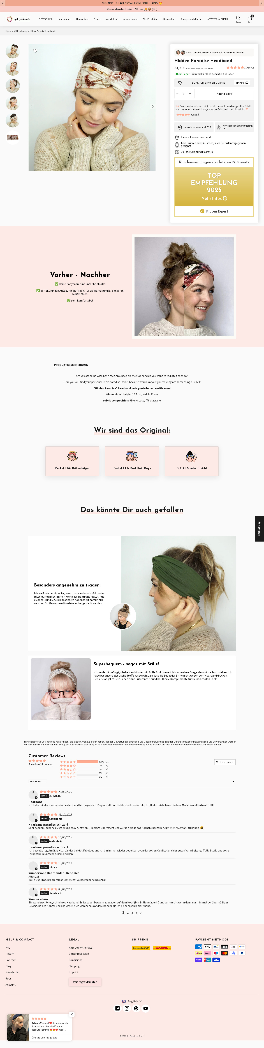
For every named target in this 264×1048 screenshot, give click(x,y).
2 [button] (128, 912)
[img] (49, 792)
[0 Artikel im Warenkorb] (250, 18)
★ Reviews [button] (259, 528)
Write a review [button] (224, 762)
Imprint (73, 972)
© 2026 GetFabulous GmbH (132, 1036)
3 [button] (132, 912)
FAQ (8, 947)
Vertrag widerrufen (85, 982)
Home (8, 31)
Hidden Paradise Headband (42, 31)
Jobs (8, 978)
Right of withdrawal (81, 947)
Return (10, 953)
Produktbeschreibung (71, 364)
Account (11, 984)
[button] (235, 67)
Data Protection (79, 953)
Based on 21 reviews (41, 764)
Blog (8, 966)
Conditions (75, 960)
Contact (11, 960)
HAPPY (240, 83)
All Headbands (20, 31)
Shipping (74, 966)
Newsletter (13, 972)
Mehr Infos (214, 198)
